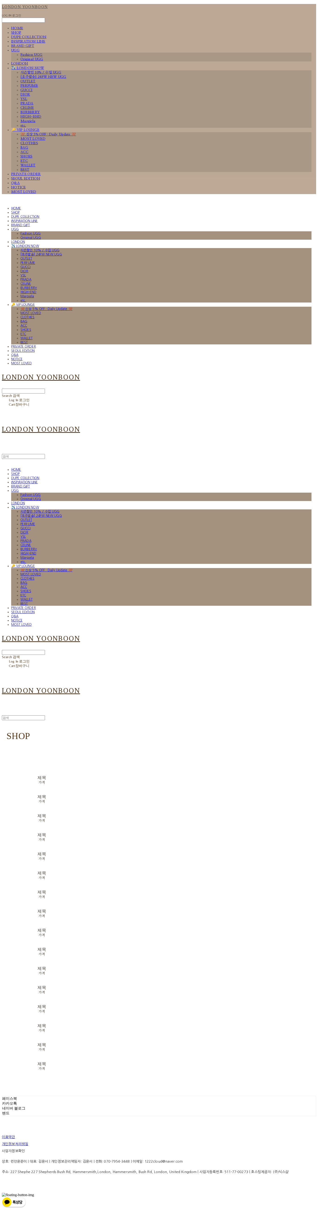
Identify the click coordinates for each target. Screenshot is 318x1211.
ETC (24, 161)
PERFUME (29, 85)
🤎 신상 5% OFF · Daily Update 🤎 (48, 134)
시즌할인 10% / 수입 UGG (40, 72)
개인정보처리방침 (15, 1144)
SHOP (16, 32)
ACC (24, 152)
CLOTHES (29, 143)
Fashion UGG (31, 55)
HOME (17, 28)
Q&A (15, 183)
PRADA (27, 103)
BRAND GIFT (22, 46)
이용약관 (8, 1137)
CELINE (27, 108)
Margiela (27, 121)
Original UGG (31, 59)
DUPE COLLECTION (29, 37)
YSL (23, 99)
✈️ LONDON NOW (27, 68)
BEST (24, 170)
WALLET (28, 165)
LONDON (19, 63)
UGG (15, 50)
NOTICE (18, 187)
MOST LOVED (32, 139)
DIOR (25, 94)
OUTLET (28, 81)
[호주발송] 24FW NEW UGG (43, 77)
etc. (23, 125)
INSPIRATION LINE (28, 41)
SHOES (26, 156)
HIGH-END (30, 116)
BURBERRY (30, 112)
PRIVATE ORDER (26, 174)
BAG (24, 147)
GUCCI (26, 90)
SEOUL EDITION (25, 178)
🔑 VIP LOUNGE (25, 130)
